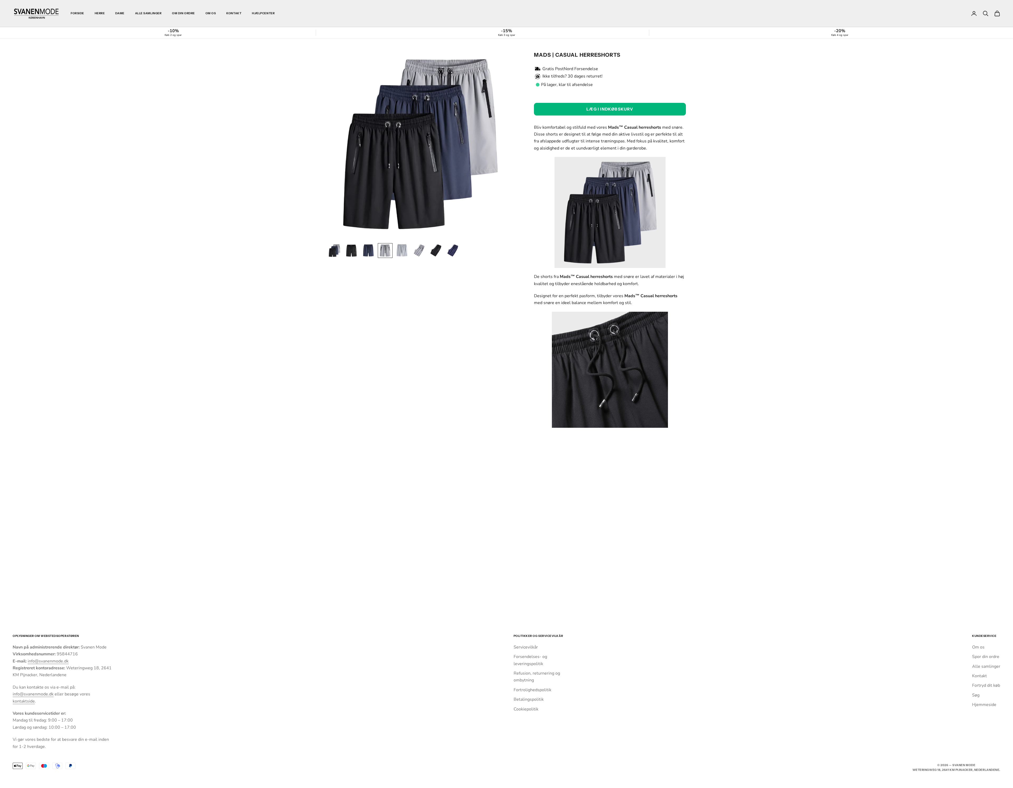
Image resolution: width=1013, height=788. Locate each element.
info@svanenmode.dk (48, 661)
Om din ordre (183, 13)
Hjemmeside (984, 705)
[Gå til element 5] (402, 250)
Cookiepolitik (526, 709)
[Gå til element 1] (334, 250)
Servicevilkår (526, 647)
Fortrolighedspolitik (532, 690)
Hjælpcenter (263, 13)
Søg (975, 695)
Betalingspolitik (529, 699)
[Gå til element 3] (368, 250)
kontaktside (24, 701)
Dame (119, 13)
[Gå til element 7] (435, 250)
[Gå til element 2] (351, 250)
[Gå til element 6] (419, 250)
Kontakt (233, 13)
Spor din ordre (985, 657)
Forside (77, 13)
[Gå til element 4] (385, 250)
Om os (211, 13)
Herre (100, 13)
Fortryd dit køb (986, 685)
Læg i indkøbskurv (609, 109)
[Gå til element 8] (452, 250)
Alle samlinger (148, 13)
